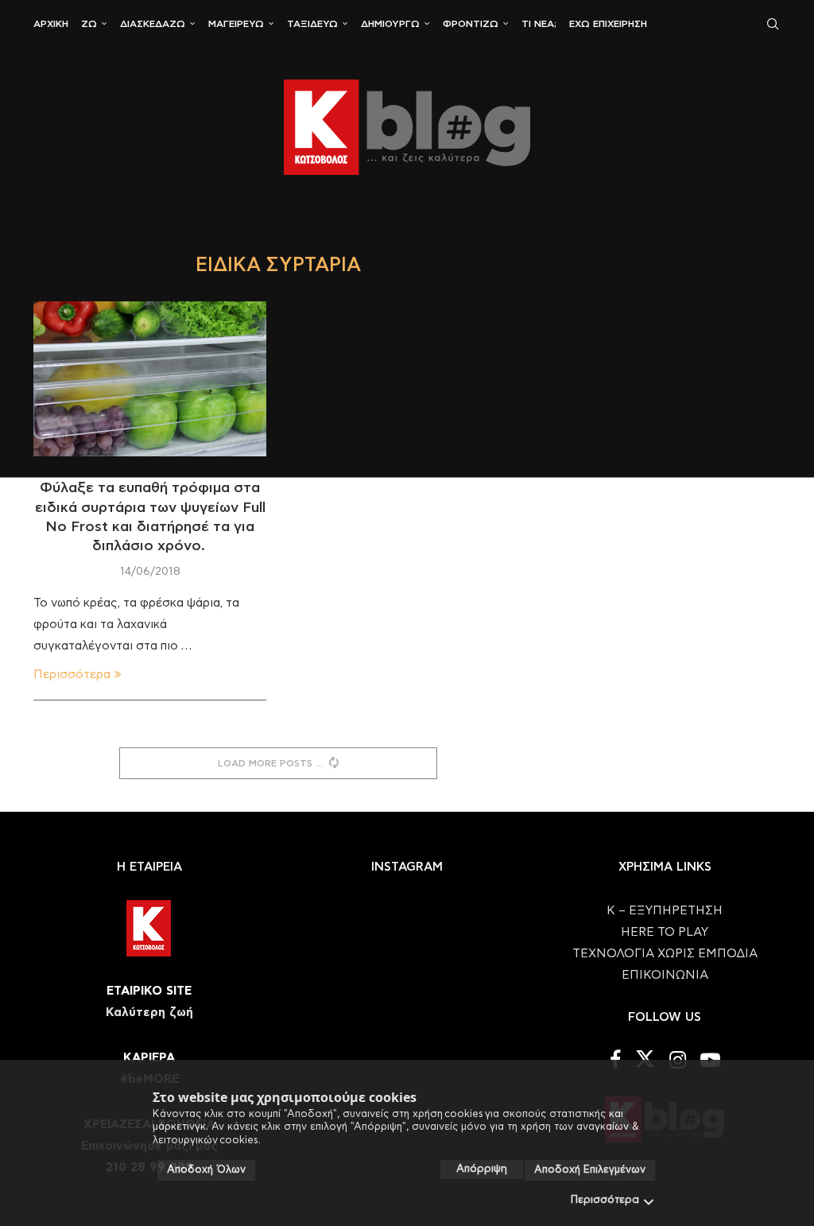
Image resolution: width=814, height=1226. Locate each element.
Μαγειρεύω (236, 24)
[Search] (773, 24)
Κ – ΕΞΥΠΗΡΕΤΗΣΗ (665, 911)
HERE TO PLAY (664, 932)
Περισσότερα (605, 1200)
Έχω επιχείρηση (608, 24)
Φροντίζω (470, 24)
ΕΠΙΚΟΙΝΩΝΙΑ (665, 975)
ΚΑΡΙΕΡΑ (149, 1058)
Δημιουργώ (390, 24)
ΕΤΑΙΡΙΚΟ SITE (149, 991)
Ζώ (89, 24)
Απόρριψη (481, 1169)
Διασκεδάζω (152, 24)
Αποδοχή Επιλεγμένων (589, 1170)
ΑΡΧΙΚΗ (50, 24)
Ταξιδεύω (312, 24)
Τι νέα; (538, 24)
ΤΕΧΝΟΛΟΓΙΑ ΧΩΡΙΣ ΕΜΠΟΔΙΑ (665, 954)
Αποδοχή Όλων (206, 1170)
